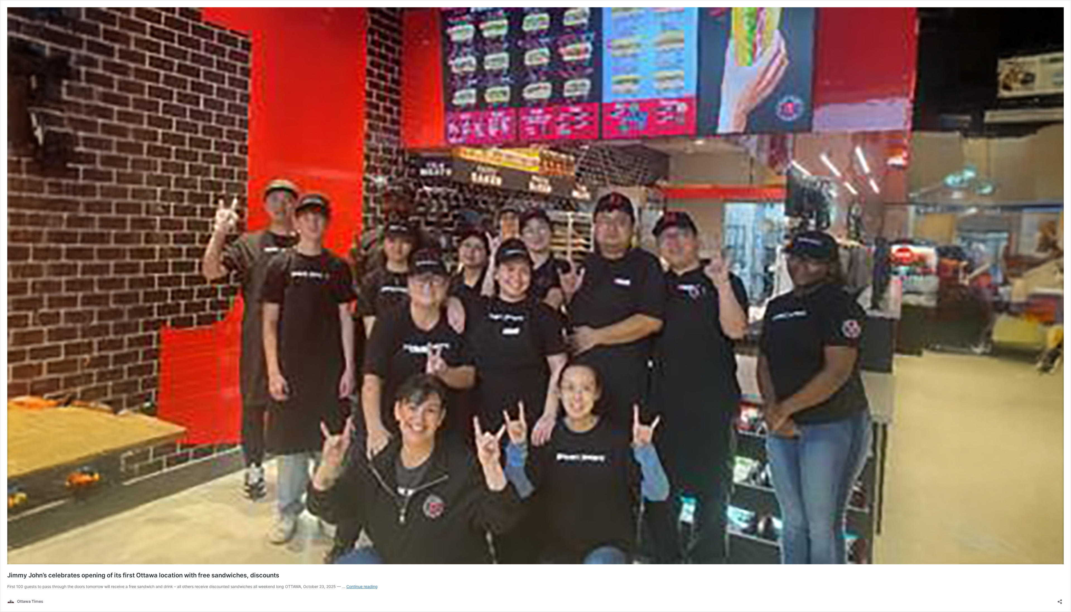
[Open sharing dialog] (1060, 600)
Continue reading (362, 586)
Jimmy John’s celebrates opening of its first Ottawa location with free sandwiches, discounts (143, 575)
